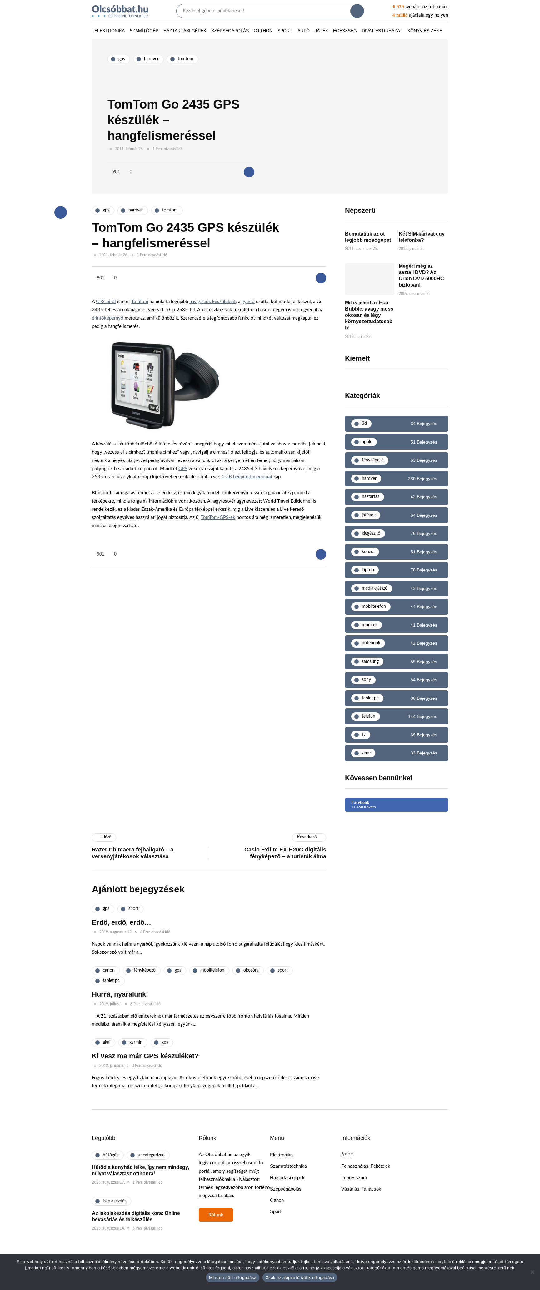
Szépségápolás (230, 30)
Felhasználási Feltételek (365, 1166)
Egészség (345, 30)
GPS (182, 468)
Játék (321, 30)
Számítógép (144, 30)
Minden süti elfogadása (233, 1277)
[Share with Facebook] (249, 172)
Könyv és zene (425, 30)
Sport (285, 30)
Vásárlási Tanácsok (361, 1188)
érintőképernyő (107, 318)
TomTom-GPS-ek (218, 517)
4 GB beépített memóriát (246, 477)
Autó (304, 30)
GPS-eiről (106, 301)
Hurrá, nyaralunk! (120, 994)
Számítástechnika (288, 1166)
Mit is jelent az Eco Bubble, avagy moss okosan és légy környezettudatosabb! (369, 315)
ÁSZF (347, 1154)
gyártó (248, 301)
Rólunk (215, 1214)
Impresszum (354, 1177)
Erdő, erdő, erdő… (121, 922)
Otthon (263, 30)
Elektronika (109, 30)
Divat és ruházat (382, 30)
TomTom (139, 301)
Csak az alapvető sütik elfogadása (300, 1277)
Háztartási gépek (184, 30)
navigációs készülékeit (212, 301)
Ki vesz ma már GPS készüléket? (145, 1056)
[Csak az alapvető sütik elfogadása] (532, 1272)
